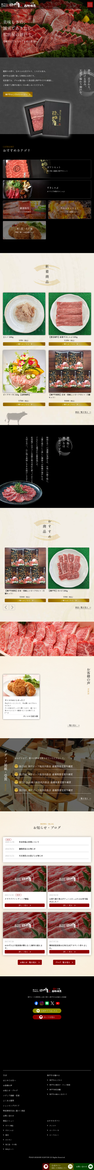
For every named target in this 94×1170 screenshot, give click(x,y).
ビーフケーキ (54, 1130)
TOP (5, 1075)
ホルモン (8, 1140)
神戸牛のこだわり (55, 1080)
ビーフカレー (54, 1135)
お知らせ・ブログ (10, 1090)
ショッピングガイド (11, 1105)
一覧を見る (73, 725)
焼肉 (7, 1135)
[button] (6, 607)
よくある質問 (8, 1100)
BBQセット (9, 1149)
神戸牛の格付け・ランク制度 (59, 1085)
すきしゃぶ (9, 1130)
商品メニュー (8, 1120)
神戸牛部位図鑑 (55, 1089)
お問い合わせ (8, 1115)
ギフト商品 (9, 1125)
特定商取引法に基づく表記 (14, 1110)
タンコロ (52, 1125)
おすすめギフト (53, 1120)
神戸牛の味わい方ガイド (58, 1094)
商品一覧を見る (83, 412)
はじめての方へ (9, 1080)
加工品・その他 (11, 1144)
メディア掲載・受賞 (11, 1095)
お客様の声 (7, 1085)
